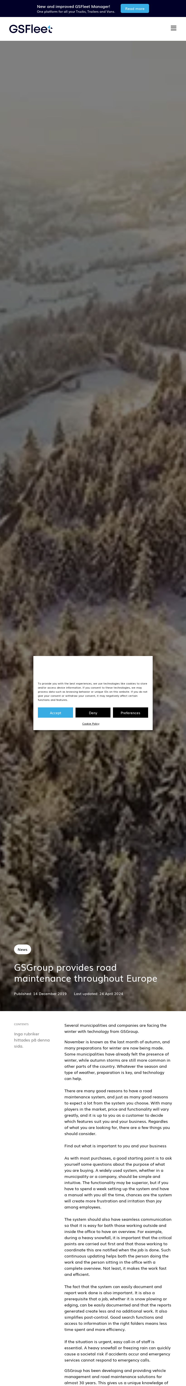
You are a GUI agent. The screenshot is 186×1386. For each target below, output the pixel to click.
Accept (55, 712)
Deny (93, 712)
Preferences (130, 712)
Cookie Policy (90, 723)
